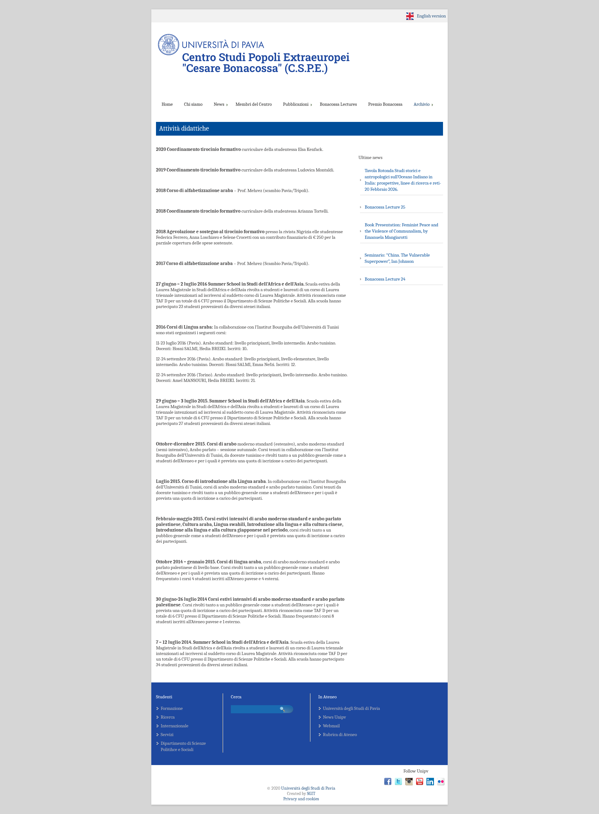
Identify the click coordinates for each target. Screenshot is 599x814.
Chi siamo (193, 104)
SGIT (311, 793)
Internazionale (174, 726)
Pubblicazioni (296, 104)
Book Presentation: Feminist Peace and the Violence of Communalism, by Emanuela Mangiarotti (401, 231)
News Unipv (334, 717)
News (219, 104)
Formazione (172, 708)
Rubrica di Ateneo (340, 734)
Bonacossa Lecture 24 (385, 279)
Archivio (422, 104)
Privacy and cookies (301, 799)
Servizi (167, 734)
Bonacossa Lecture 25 (385, 207)
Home (167, 104)
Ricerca (168, 717)
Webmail (331, 726)
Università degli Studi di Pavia (351, 708)
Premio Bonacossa (385, 104)
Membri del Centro (254, 104)
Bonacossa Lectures (338, 104)
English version (431, 16)
